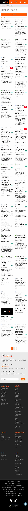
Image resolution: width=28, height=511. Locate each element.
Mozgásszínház (18, 411)
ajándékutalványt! (6, 357)
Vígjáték (16, 389)
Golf (2, 457)
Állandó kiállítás (18, 436)
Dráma (16, 396)
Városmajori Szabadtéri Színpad (19, 78)
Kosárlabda (3, 456)
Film (2, 440)
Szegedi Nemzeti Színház (6, 169)
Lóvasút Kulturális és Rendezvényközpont (5, 296)
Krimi (16, 416)
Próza (16, 410)
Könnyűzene (3, 399)
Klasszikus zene (4, 388)
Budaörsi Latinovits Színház (6, 94)
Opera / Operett (4, 393)
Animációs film (18, 463)
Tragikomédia (17, 427)
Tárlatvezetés (17, 437)
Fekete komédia (18, 422)
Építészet (17, 443)
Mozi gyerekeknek (18, 474)
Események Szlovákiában (11, 493)
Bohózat (16, 418)
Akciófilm (17, 470)
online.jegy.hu (5, 366)
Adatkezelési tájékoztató (9, 485)
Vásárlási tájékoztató (6, 487)
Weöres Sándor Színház (6, 223)
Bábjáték (16, 402)
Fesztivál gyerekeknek (5, 438)
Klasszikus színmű (19, 407)
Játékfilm (17, 467)
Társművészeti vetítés (19, 459)
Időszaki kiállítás (18, 438)
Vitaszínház (17, 426)
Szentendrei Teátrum (19, 152)
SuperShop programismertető (10, 491)
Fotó (16, 447)
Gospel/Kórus (3, 400)
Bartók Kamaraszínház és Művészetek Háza (6, 47)
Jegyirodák (4, 489)
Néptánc (16, 419)
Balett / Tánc (17, 392)
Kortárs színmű (18, 397)
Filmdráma (17, 456)
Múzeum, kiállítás (20, 432)
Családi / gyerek (4, 389)
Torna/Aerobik (3, 459)
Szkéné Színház (4, 245)
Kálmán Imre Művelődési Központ (20, 286)
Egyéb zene (3, 391)
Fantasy (16, 471)
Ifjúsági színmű (18, 414)
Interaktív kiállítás (18, 441)
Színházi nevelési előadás (20, 423)
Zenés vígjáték (18, 406)
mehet (23, 379)
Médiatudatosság (11, 489)
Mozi (16, 453)
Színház (17, 386)
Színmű (16, 400)
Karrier (19, 493)
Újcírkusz (17, 412)
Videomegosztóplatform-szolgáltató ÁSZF (13, 483)
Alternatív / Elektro (4, 403)
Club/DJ (2, 402)
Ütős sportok (3, 455)
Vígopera (17, 425)
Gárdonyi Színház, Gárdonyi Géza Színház (6, 320)
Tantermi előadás (18, 421)
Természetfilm (18, 472)
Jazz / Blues (3, 392)
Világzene (3, 395)
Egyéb (16, 388)
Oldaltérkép (20, 491)
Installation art (18, 445)
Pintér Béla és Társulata (6, 28)
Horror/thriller (17, 460)
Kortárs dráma (18, 404)
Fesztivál (4, 432)
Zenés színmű (18, 399)
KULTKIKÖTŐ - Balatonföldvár (4, 112)
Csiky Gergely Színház (5, 282)
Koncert (2, 434)
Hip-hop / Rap (3, 404)
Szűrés (14, 14)
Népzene (2, 397)
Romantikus (17, 466)
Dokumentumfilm (18, 457)
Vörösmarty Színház (19, 312)
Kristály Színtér (4, 187)
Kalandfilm (17, 462)
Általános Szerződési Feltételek (13, 481)
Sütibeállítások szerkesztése (10, 495)
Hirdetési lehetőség (20, 489)
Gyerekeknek (17, 444)
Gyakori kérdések (19, 485)
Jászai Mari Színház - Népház (7, 152)
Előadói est (17, 403)
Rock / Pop (3, 396)
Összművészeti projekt (5, 437)
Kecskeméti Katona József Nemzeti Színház (20, 240)
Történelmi (17, 434)
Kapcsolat (14, 487)
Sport (2, 453)
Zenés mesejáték (18, 408)
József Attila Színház (5, 61)
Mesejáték (17, 395)
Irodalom (16, 415)
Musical (16, 391)
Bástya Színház (18, 61)
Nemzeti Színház (18, 168)
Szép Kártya (21, 487)
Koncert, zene (5, 386)
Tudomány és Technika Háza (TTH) (7, 74)
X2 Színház (3, 208)
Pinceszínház (3, 328)
